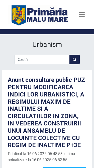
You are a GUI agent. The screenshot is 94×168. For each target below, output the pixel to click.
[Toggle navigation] (82, 15)
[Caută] (74, 59)
